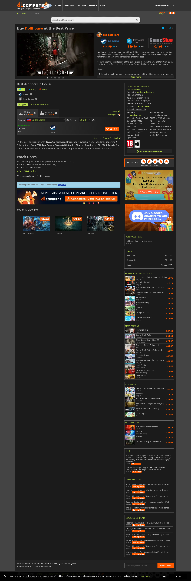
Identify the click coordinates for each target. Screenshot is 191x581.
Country (21, 120)
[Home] (17, 13)
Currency (74, 120)
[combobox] (45, 120)
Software (81, 5)
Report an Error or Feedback (106, 138)
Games (58, 5)
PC (22, 89)
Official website (133, 89)
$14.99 (112, 129)
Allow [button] (178, 576)
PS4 (32, 89)
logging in (62, 184)
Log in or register (163, 5)
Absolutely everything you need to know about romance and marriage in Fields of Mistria (146, 468)
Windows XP (135, 115)
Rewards (93, 5)
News (102, 5)
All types (22, 104)
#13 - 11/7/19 (144, 106)
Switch (45, 89)
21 (20, 132)
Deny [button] (164, 576)
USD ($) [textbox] (83, 119)
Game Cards (69, 5)
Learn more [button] (145, 576)
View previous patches (26, 171)
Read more (136, 77)
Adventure (149, 92)
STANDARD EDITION (40, 104)
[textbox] (36, 120)
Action (140, 92)
